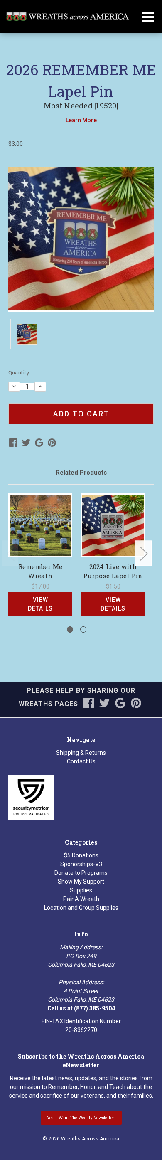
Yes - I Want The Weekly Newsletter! (81, 1118)
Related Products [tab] (81, 472)
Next (143, 553)
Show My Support (81, 881)
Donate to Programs (81, 872)
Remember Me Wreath (40, 571)
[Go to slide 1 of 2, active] (70, 629)
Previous (10, 553)
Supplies (81, 890)
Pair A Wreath (81, 899)
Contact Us (81, 761)
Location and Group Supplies (81, 907)
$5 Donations (81, 855)
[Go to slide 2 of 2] (83, 629)
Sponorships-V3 (81, 864)
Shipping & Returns (81, 752)
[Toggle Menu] (148, 22)
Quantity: (19, 372)
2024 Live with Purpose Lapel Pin (112, 571)
